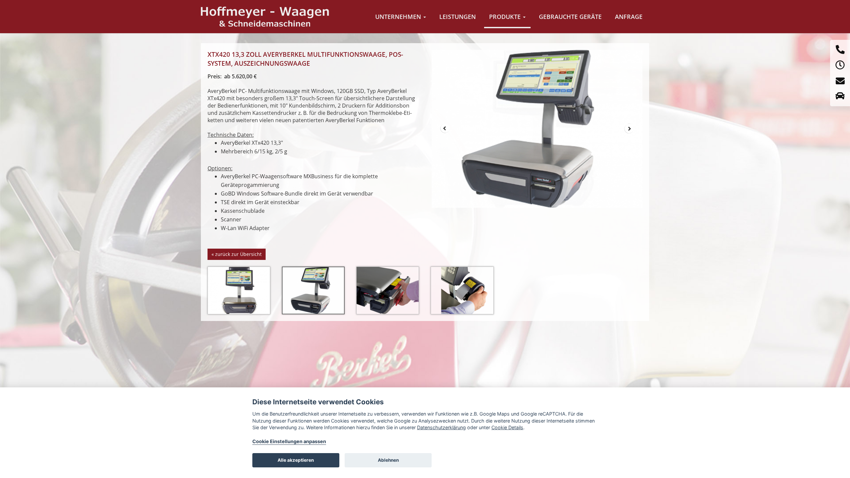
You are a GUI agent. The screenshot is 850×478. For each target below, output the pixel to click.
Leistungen (457, 17)
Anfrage (628, 17)
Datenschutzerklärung (441, 427)
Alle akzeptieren (296, 460)
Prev (445, 128)
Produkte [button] (505, 17)
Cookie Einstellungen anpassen (289, 441)
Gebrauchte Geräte (570, 17)
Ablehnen (388, 460)
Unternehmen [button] (399, 17)
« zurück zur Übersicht (237, 254)
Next (629, 128)
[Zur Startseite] (265, 17)
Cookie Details (507, 427)
